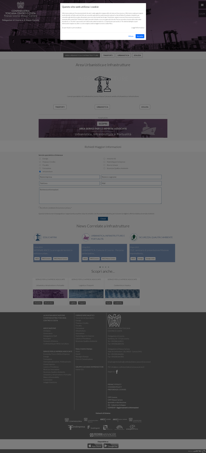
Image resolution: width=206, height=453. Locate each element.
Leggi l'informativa (137, 28)
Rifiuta (130, 36)
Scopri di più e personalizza (71, 28)
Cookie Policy (108, 23)
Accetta (140, 36)
